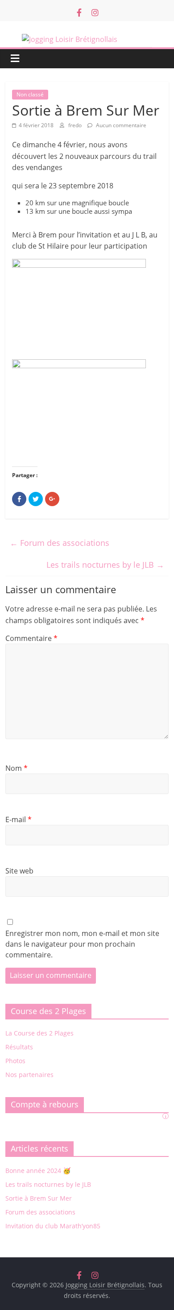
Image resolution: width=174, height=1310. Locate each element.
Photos (15, 1060)
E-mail (18, 819)
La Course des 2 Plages (39, 1033)
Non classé (30, 94)
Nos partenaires (29, 1074)
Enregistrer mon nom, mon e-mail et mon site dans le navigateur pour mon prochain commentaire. (82, 944)
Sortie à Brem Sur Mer (38, 1198)
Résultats (19, 1047)
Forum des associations (59, 542)
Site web (19, 871)
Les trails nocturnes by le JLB (105, 564)
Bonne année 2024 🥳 (37, 1170)
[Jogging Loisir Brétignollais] (87, 40)
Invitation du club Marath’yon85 (52, 1226)
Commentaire (31, 638)
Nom (16, 768)
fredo (75, 125)
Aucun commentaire (120, 125)
